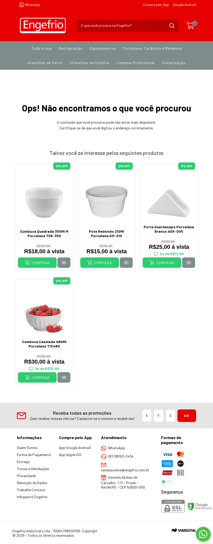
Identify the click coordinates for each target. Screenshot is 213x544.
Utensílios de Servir (45, 62)
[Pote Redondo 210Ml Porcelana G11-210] (126, 262)
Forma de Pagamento (34, 454)
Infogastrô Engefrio (32, 497)
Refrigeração (71, 48)
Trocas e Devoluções (33, 468)
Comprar (40, 263)
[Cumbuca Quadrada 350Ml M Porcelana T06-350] (63, 262)
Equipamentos (103, 48)
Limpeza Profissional (135, 62)
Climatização (174, 62)
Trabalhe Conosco (31, 490)
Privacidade (26, 475)
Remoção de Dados (32, 482)
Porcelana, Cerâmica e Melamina (152, 48)
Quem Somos (27, 447)
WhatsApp (32, 5)
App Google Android (75, 447)
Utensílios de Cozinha (89, 62)
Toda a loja (41, 48)
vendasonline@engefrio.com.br (125, 470)
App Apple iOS (70, 454)
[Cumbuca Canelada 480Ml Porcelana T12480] (63, 377)
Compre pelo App (156, 5)
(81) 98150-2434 (121, 456)
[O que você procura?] (172, 25)
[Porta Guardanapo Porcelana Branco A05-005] (188, 262)
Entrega (23, 461)
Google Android (184, 5)
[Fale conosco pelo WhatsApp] (203, 534)
